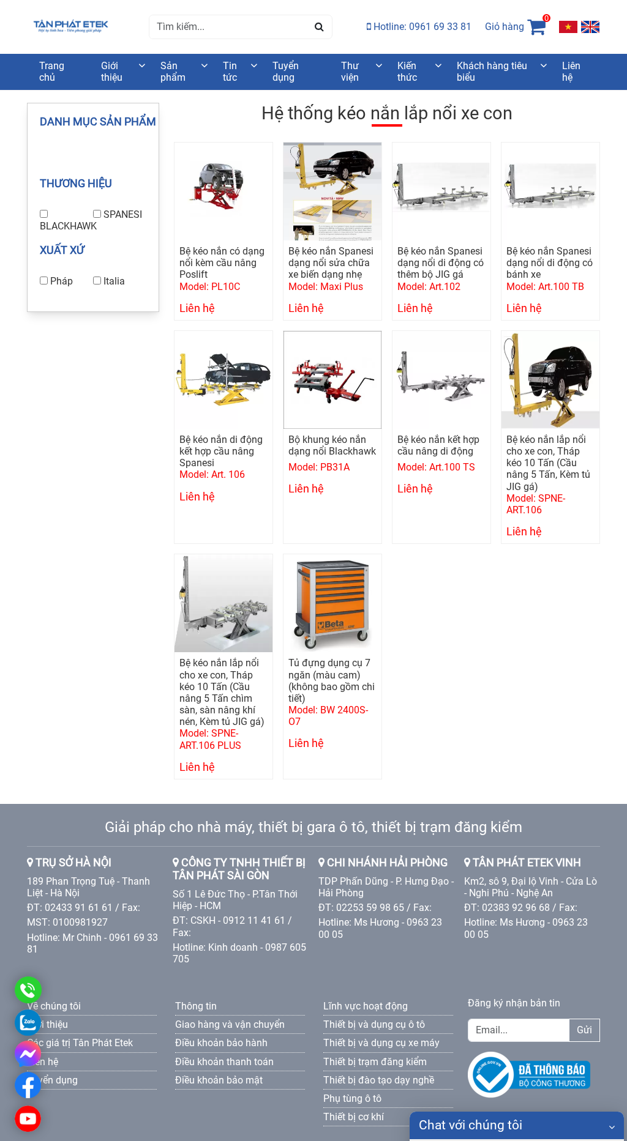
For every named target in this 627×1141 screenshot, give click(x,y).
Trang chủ (51, 71)
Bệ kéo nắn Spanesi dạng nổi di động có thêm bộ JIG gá (440, 262)
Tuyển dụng (285, 71)
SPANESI (122, 214)
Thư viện (350, 71)
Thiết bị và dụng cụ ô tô (374, 1024)
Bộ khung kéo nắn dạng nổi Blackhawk (332, 445)
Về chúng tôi (54, 1006)
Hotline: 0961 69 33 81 (421, 26)
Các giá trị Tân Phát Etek (80, 1043)
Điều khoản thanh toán (224, 1062)
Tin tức (230, 71)
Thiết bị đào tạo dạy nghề (378, 1080)
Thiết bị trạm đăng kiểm (375, 1062)
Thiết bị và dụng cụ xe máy (381, 1043)
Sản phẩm (173, 71)
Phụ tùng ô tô (352, 1098)
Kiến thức (407, 71)
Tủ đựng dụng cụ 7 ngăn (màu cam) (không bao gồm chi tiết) (331, 680)
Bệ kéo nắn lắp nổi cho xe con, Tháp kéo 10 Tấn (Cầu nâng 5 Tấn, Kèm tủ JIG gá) (548, 463)
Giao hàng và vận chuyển (230, 1024)
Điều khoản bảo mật (219, 1080)
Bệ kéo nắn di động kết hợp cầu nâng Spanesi (221, 451)
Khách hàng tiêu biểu (492, 71)
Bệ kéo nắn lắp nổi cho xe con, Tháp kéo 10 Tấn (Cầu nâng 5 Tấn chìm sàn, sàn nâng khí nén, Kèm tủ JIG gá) (222, 692)
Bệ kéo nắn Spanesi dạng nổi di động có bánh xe (549, 262)
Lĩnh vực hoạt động (365, 1006)
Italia (114, 281)
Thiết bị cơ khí (353, 1117)
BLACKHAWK (68, 226)
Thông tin (196, 1006)
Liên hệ (571, 71)
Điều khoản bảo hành (221, 1043)
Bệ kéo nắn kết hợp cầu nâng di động (438, 445)
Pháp (61, 281)
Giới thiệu (111, 71)
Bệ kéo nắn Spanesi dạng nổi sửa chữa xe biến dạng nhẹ (331, 262)
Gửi (584, 1030)
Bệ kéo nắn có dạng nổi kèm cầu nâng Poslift (222, 262)
